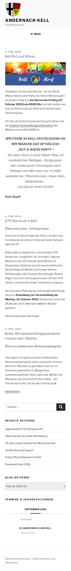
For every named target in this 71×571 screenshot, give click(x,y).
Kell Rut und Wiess (20, 56)
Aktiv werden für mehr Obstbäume (26, 436)
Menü (37, 33)
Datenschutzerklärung (17, 558)
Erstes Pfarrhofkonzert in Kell (23, 457)
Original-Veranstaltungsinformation (31, 125)
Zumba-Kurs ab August (19, 450)
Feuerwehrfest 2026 (18, 464)
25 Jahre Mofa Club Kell (35, 528)
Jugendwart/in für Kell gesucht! (24, 429)
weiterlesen (12, 391)
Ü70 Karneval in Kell (21, 221)
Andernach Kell (27, 20)
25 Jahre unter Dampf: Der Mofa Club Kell (30, 443)
